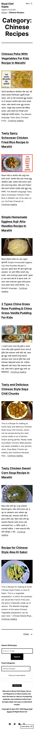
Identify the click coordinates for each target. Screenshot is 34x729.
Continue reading (16, 121)
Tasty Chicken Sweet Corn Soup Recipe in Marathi (16, 473)
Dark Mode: (26, 726)
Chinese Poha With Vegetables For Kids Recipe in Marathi (15, 58)
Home (4, 12)
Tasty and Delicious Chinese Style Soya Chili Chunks (15, 389)
